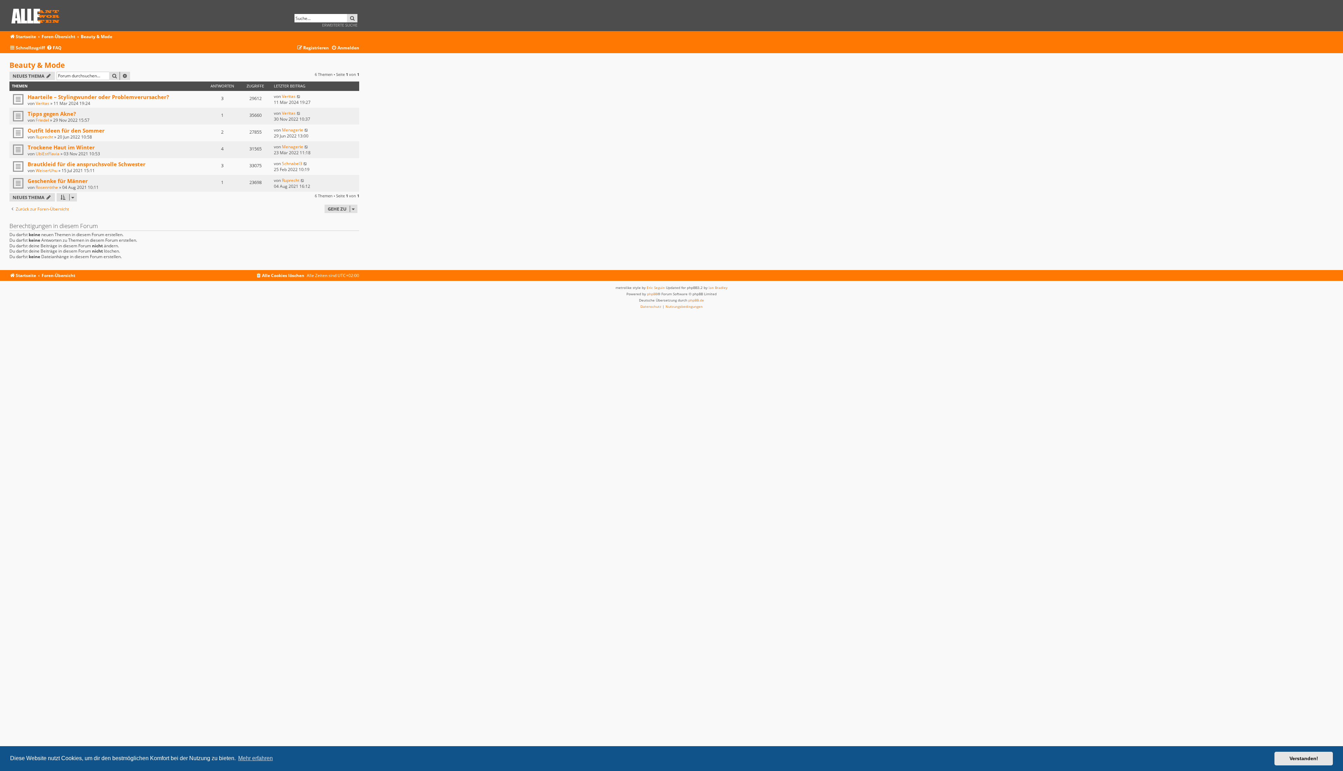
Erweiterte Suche (339, 25)
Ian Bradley (718, 287)
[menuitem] (54, 48)
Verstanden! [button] (1303, 758)
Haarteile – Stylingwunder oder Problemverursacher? (98, 96)
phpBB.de (696, 300)
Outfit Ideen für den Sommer (66, 130)
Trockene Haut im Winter (61, 147)
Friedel (42, 120)
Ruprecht (44, 137)
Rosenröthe (47, 187)
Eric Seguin (656, 287)
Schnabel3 (292, 164)
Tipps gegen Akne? (52, 113)
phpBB (652, 293)
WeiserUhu (46, 171)
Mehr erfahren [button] (255, 758)
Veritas (42, 103)
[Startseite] (37, 14)
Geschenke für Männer (58, 180)
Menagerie (292, 130)
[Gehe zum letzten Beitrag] (299, 96)
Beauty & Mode (37, 65)
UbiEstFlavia (47, 154)
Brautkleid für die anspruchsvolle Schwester (86, 164)
